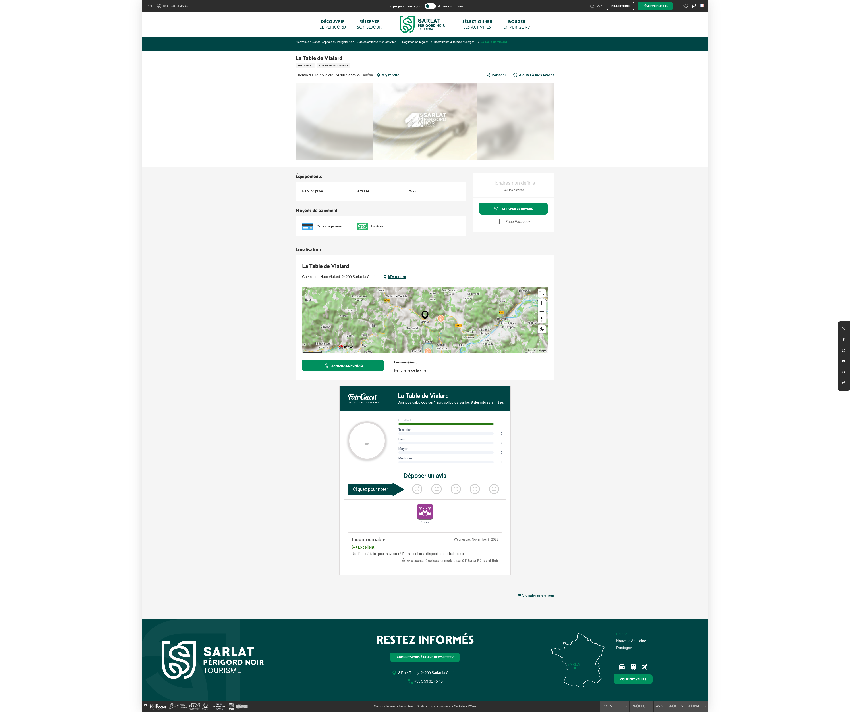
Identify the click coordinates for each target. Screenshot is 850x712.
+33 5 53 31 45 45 (175, 6)
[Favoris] (686, 6)
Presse (608, 706)
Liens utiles (406, 706)
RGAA (472, 706)
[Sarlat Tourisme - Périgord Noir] (422, 24)
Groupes (675, 706)
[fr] (702, 5)
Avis (659, 706)
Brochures (641, 706)
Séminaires (697, 706)
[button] (702, 5)
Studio (421, 706)
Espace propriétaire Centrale (446, 706)
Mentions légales (385, 706)
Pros (622, 706)
